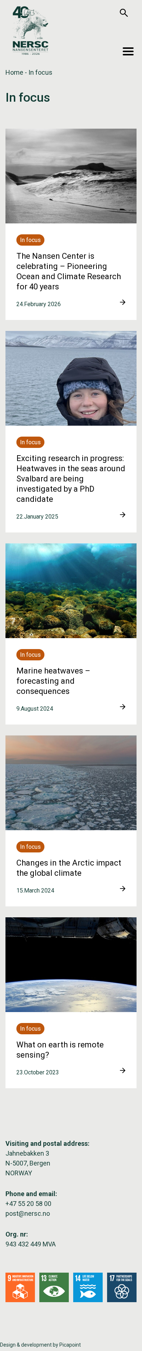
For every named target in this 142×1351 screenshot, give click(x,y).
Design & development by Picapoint (40, 1345)
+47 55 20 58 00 (28, 1203)
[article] (71, 224)
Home (14, 72)
